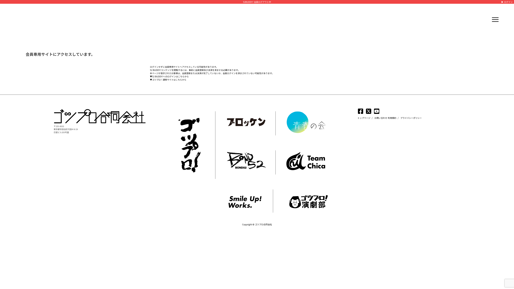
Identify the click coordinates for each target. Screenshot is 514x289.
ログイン (508, 2)
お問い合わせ (380, 117)
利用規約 (392, 117)
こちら (181, 76)
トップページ (364, 117)
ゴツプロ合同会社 (263, 224)
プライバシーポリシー (411, 117)
